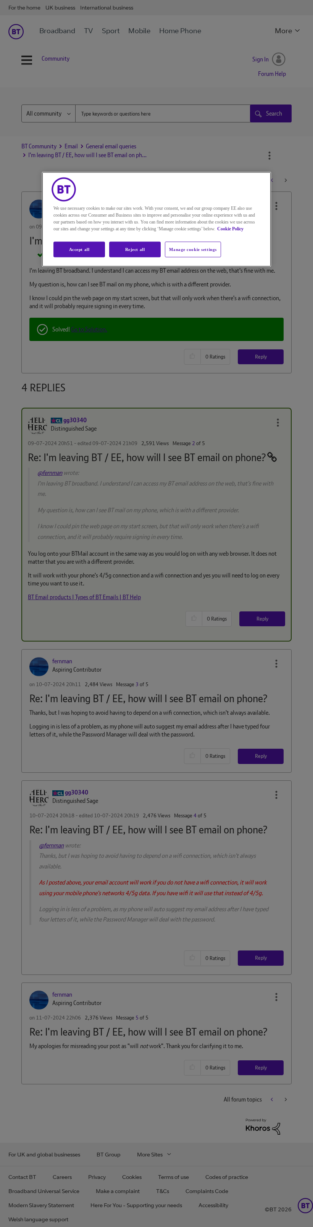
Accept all (79, 249)
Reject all (135, 249)
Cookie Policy (230, 228)
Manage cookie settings (193, 249)
